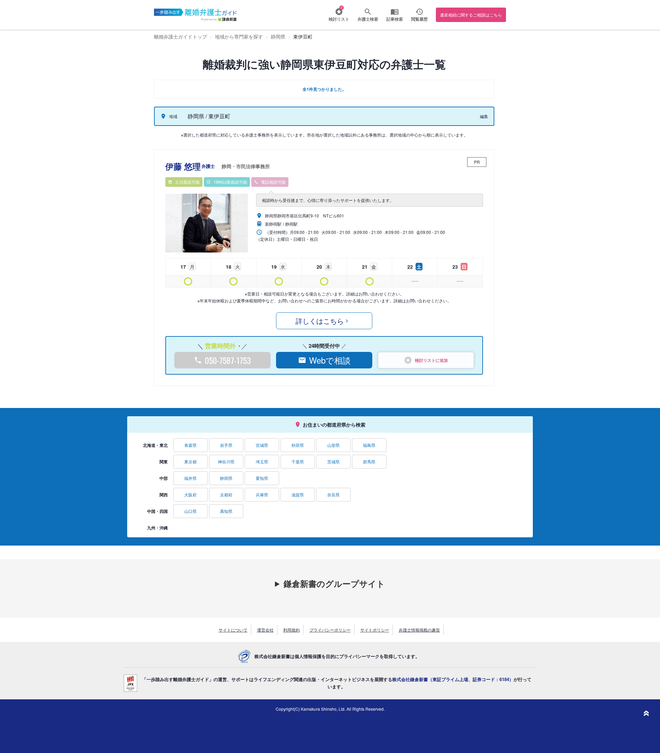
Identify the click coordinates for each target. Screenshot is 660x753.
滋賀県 (298, 494)
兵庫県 (262, 494)
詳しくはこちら (320, 321)
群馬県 (369, 461)
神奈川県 (226, 461)
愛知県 (262, 478)
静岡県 (226, 478)
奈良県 (333, 494)
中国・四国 (157, 511)
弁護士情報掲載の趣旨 (419, 630)
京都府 (226, 494)
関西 (164, 495)
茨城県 (333, 461)
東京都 (190, 461)
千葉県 (298, 461)
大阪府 (190, 494)
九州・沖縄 (157, 528)
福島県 (369, 445)
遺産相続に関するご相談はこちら (471, 15)
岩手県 (226, 445)
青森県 (190, 445)
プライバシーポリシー (330, 630)
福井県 (190, 478)
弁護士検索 (368, 19)
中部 (164, 478)
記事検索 (394, 19)
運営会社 (265, 630)
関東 (164, 462)
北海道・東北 (155, 445)
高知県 (226, 511)
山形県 (333, 445)
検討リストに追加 (431, 360)
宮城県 (262, 445)
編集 (484, 116)
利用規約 (291, 630)
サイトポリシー (374, 630)
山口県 (190, 511)
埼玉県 (262, 461)
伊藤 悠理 (217, 166)
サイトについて (233, 630)
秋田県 (298, 445)
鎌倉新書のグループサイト (334, 583)
